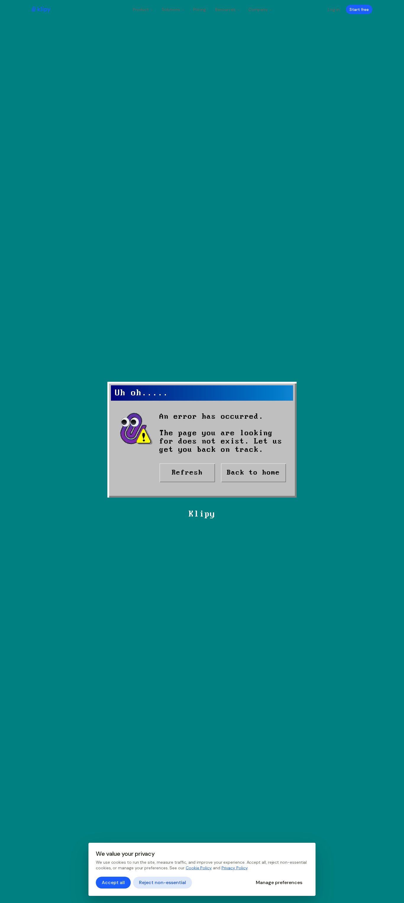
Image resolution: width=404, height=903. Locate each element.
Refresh (187, 473)
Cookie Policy (199, 867)
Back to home (253, 473)
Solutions (171, 9)
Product (141, 9)
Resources (225, 9)
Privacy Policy (235, 867)
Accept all (113, 882)
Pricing (199, 9)
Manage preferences (279, 882)
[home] (41, 9)
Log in (334, 9)
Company (258, 9)
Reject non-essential (162, 882)
